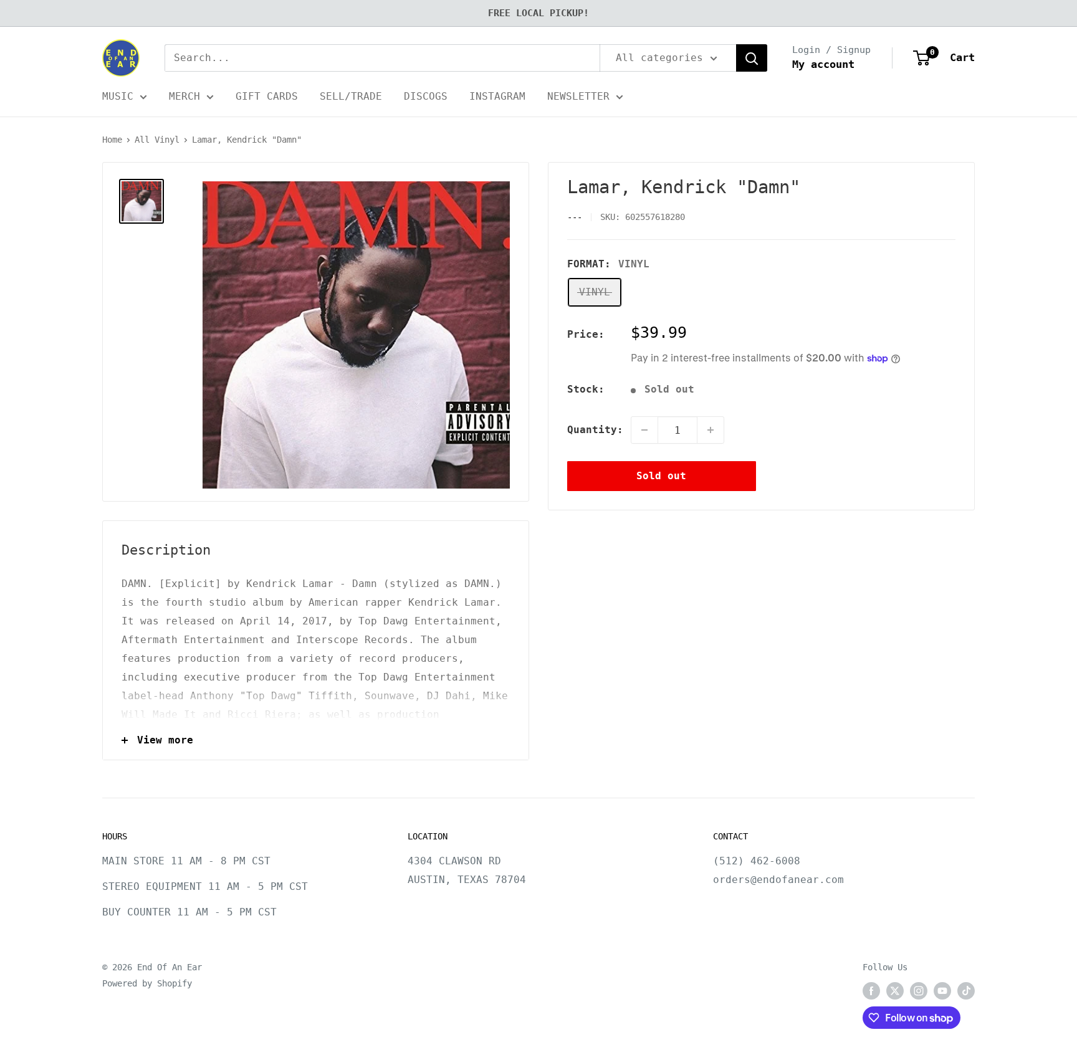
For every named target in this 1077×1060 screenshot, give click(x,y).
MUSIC (117, 96)
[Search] (751, 58)
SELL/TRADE (351, 96)
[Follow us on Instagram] (918, 991)
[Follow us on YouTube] (942, 991)
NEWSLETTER (578, 96)
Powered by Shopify (147, 983)
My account (823, 64)
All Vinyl (157, 140)
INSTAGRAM (497, 96)
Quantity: (595, 430)
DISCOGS (426, 96)
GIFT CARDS (267, 96)
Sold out (661, 476)
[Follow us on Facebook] (871, 991)
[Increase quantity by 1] (710, 430)
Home (112, 140)
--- (574, 217)
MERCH (184, 96)
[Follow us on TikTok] (966, 991)
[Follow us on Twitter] (895, 991)
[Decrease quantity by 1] (644, 430)
